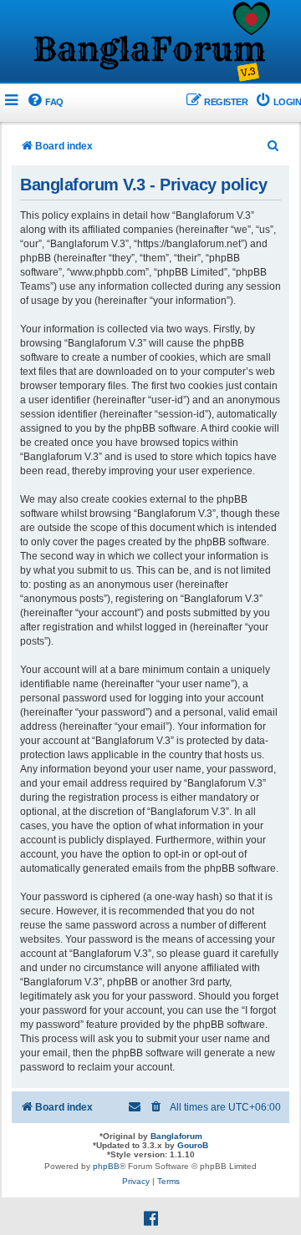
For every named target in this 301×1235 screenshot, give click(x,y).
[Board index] (150, 42)
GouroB (192, 1145)
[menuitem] (45, 102)
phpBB (106, 1166)
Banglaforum (176, 1136)
